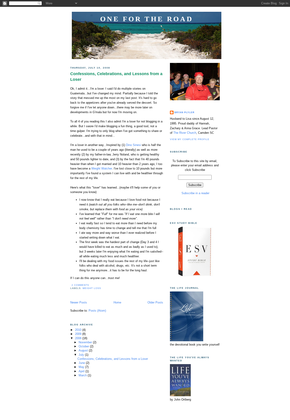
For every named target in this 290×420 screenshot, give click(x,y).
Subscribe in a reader (195, 193)
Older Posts (155, 302)
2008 (78, 338)
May (82, 367)
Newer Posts (78, 302)
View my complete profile (189, 139)
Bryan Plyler (184, 112)
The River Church (184, 132)
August (84, 350)
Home (117, 302)
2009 (78, 334)
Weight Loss (91, 288)
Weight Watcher (101, 168)
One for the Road (146, 19)
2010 (78, 330)
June (82, 363)
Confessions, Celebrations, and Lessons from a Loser (116, 77)
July (82, 354)
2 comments (80, 285)
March (83, 375)
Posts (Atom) (97, 310)
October (84, 346)
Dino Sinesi (134, 145)
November (86, 342)
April (82, 371)
